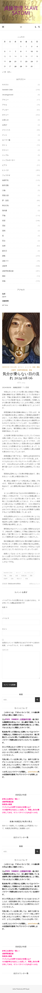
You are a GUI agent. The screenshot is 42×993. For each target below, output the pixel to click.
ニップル (5, 155)
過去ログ (19, 578)
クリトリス (6, 130)
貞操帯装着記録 (7, 271)
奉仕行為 (5, 205)
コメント (5, 650)
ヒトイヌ (5, 170)
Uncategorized (7, 94)
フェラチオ (6, 175)
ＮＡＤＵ (5, 84)
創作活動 (5, 185)
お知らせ (5, 120)
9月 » (9, 72)
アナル (4, 105)
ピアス (4, 165)
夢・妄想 (5, 200)
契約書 (4, 210)
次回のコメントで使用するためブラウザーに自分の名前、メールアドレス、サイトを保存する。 (20, 643)
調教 (3, 256)
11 (37, 51)
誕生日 (4, 251)
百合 (3, 241)
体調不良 (5, 180)
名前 (4, 607)
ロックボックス (28, 573)
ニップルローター (8, 160)
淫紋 (3, 225)
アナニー (5, 100)
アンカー (5, 110)
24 (32, 61)
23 (26, 61)
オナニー (5, 115)
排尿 (3, 220)
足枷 (12, 578)
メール (5, 618)
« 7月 (4, 72)
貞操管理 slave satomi (21, 10)
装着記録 (23, 576)
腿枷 (10, 576)
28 (15, 66)
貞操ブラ (5, 261)
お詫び (4, 125)
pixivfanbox (33, 772)
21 (15, 61)
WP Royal (26, 989)
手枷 (3, 215)
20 (10, 61)
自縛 (3, 246)
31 (32, 66)
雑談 (3, 276)
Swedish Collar (7, 89)
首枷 (3, 281)
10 (32, 51)
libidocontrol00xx (14, 584)
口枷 (3, 190)
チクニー (5, 150)
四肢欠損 (5, 195)
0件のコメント (34, 584)
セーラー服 (6, 140)
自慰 (16, 576)
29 (21, 66)
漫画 (3, 230)
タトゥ (4, 145)
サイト (4, 629)
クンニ (4, 135)
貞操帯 (4, 266)
